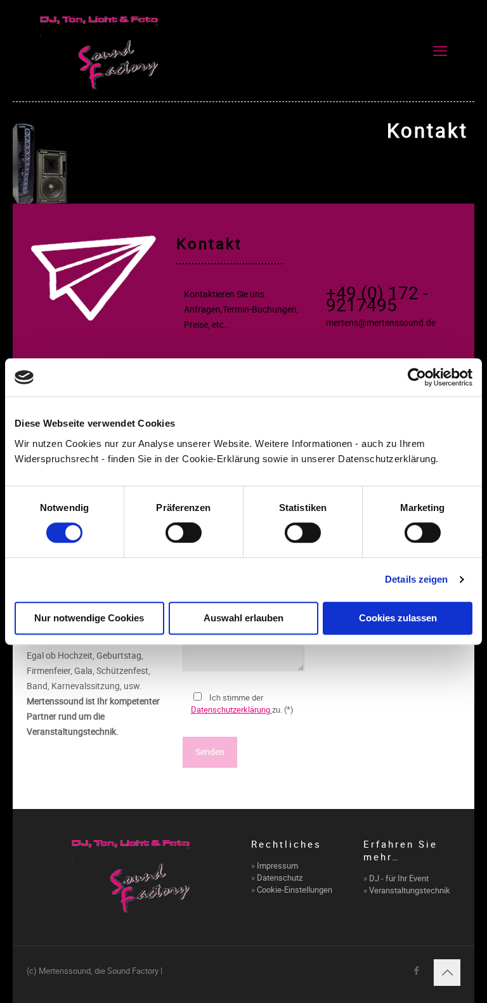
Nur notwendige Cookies (89, 617)
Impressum (277, 865)
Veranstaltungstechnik (409, 890)
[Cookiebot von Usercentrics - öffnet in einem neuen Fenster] (416, 377)
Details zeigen (416, 579)
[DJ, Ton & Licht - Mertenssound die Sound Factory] (99, 50)
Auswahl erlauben (243, 617)
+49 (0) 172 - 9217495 (377, 298)
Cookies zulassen (398, 617)
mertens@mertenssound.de (381, 322)
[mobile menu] (440, 50)
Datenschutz (279, 877)
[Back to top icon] (447, 972)
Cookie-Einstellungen (294, 889)
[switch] (184, 532)
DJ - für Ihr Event (399, 878)
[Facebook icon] (416, 970)
